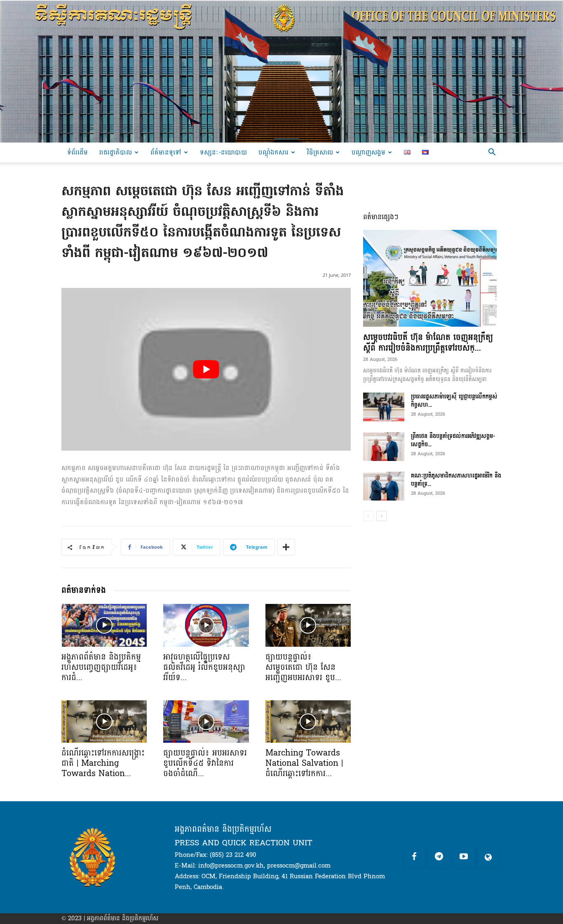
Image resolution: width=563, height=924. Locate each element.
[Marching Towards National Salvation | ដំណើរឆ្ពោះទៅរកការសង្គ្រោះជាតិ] (308, 721)
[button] (492, 153)
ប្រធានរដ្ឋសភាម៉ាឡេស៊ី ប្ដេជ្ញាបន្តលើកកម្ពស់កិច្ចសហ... (454, 400)
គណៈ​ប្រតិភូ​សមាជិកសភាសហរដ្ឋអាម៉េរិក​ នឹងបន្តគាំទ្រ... (456, 479)
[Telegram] (439, 857)
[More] (286, 547)
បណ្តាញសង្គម (368, 152)
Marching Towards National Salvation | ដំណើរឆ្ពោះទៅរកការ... (304, 763)
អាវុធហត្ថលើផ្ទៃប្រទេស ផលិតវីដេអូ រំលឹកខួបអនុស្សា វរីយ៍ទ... (204, 667)
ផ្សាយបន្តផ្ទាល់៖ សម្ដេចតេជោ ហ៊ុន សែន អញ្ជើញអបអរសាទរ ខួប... (303, 667)
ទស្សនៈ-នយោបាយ (223, 152)
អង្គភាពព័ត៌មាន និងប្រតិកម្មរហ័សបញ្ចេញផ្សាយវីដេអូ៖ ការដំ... (101, 667)
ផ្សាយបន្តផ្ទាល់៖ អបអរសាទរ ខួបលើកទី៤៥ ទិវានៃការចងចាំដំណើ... (205, 763)
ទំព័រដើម (77, 152)
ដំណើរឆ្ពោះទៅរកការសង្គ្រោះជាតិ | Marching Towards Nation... (103, 763)
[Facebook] (414, 857)
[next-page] (381, 516)
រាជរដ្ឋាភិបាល (115, 152)
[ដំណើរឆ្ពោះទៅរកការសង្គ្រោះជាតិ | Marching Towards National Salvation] (104, 721)
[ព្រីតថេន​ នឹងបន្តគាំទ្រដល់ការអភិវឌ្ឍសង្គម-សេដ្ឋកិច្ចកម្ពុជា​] (383, 446)
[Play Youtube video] (206, 369)
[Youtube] (463, 857)
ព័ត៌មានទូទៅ (165, 152)
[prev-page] (368, 516)
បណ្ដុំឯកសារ (273, 152)
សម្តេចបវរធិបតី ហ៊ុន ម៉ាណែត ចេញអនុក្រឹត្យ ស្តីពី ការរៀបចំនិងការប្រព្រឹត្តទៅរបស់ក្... (428, 343)
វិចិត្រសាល (320, 152)
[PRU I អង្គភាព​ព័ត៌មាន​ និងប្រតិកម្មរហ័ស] (281, 71)
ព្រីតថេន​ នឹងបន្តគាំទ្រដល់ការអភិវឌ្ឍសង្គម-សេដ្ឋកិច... (453, 440)
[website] (488, 857)
